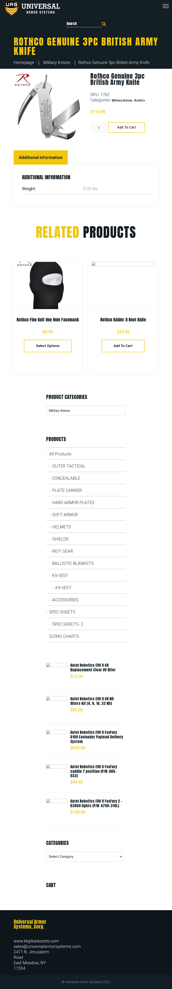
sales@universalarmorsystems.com (47, 946)
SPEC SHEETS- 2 (67, 624)
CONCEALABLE (66, 478)
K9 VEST (60, 575)
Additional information (41, 157)
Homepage (24, 62)
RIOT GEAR (62, 551)
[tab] (41, 157)
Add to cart (126, 127)
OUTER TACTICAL (69, 466)
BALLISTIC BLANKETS (73, 563)
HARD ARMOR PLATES (73, 502)
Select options (48, 346)
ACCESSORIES (65, 599)
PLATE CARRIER (67, 490)
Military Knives (56, 62)
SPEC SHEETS (62, 612)
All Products (60, 453)
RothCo (139, 100)
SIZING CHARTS (64, 636)
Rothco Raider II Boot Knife (123, 319)
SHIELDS (60, 539)
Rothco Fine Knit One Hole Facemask (48, 319)
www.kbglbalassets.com (36, 941)
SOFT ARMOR (65, 514)
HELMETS (61, 526)
